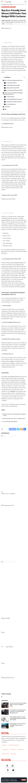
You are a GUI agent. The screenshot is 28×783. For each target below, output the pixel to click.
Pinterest (7, 772)
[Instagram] (12, 766)
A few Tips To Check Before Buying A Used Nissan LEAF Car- (13, 93)
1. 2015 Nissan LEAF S (11, 82)
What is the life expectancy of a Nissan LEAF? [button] (14, 418)
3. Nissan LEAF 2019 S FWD (12, 87)
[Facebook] (7, 766)
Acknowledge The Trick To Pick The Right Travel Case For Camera (17, 725)
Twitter (13, 772)
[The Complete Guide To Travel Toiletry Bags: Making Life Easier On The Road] (5, 719)
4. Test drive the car (11, 104)
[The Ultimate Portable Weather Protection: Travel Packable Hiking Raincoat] (5, 712)
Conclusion (7, 106)
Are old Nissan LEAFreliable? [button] (10, 421)
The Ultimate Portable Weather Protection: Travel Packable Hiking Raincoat (18, 711)
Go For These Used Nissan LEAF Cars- (13, 80)
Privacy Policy (5, 780)
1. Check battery (10, 96)
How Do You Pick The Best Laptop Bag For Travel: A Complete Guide (18, 705)
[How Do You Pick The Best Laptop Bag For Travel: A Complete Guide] (5, 705)
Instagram (12, 767)
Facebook (7, 767)
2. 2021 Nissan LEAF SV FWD (13, 85)
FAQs (5, 109)
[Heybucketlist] (7, 1)
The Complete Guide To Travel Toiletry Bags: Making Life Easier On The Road (18, 718)
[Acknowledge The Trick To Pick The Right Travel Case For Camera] (5, 726)
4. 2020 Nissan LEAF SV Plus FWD (14, 90)
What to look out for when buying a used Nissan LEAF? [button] (14, 414)
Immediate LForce (6, 782)
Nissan (13, 391)
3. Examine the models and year (14, 101)
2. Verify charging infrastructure (14, 99)
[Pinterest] (8, 770)
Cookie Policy (14, 780)
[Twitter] (13, 770)
